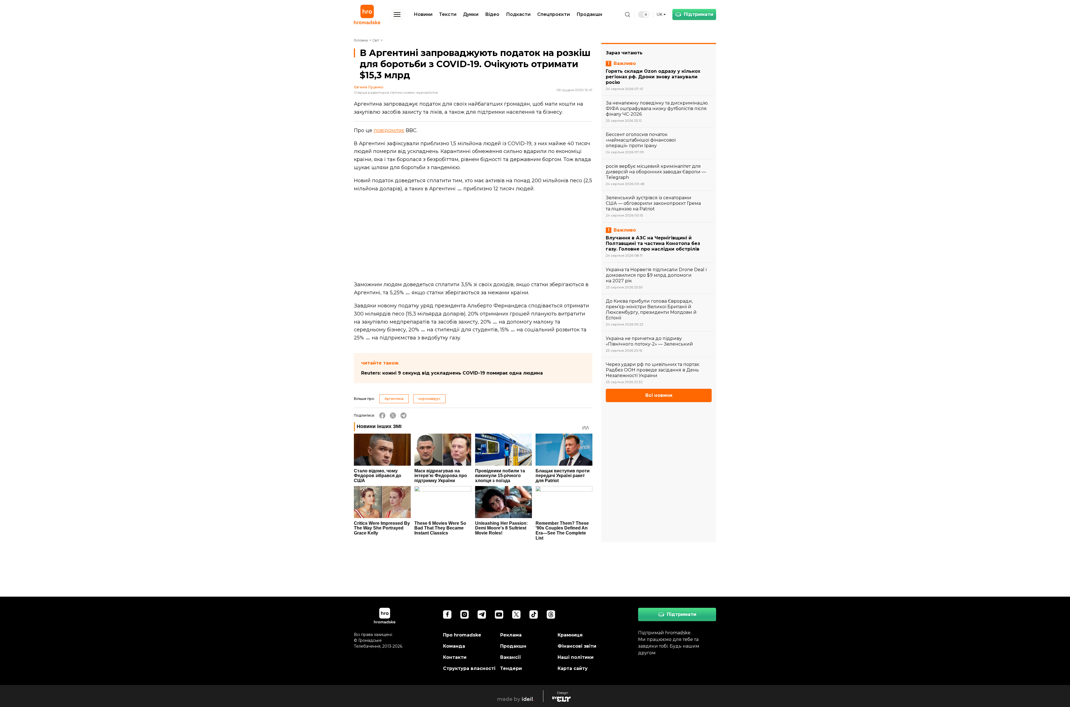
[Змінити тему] (643, 14)
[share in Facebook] (382, 415)
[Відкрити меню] (397, 14)
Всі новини (658, 395)
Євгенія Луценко (368, 87)
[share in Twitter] (393, 415)
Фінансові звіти (577, 646)
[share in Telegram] (403, 415)
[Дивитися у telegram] (482, 614)
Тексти (447, 14)
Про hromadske (462, 635)
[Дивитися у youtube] (499, 614)
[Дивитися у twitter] (516, 614)
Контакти (454, 657)
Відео (492, 14)
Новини (423, 14)
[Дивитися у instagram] (464, 614)
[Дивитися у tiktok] (533, 614)
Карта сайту (573, 668)
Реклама (511, 635)
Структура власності (469, 668)
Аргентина (394, 399)
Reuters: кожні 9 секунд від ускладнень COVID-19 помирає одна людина (452, 373)
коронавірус (429, 399)
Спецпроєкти (553, 14)
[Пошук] (627, 14)
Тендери (511, 668)
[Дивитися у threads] (551, 614)
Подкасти (518, 14)
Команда (454, 646)
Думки (470, 14)
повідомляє (389, 130)
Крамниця (570, 635)
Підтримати (698, 14)
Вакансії (510, 657)
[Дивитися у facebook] (447, 614)
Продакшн (589, 14)
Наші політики (576, 657)
